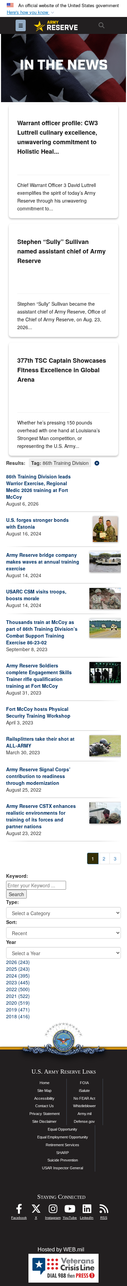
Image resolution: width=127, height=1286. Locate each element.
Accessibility (44, 1098)
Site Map (44, 1091)
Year (11, 942)
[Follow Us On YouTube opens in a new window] (69, 1210)
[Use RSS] (103, 1210)
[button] (31, 12)
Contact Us (44, 1106)
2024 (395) (18, 975)
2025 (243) (18, 968)
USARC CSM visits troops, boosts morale (36, 595)
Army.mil (84, 1114)
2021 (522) (18, 995)
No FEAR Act (84, 1098)
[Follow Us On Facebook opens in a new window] (18, 1210)
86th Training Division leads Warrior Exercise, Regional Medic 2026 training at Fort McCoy (38, 486)
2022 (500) (18, 989)
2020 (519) (18, 1002)
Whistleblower (84, 1106)
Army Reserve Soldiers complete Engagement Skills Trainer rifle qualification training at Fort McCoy (39, 675)
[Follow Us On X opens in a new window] (35, 1210)
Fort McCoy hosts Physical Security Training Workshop (38, 712)
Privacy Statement (44, 1114)
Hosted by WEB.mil (61, 1249)
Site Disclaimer (44, 1121)
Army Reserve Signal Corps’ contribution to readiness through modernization (38, 776)
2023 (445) (18, 982)
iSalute (84, 1091)
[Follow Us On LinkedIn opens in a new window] (86, 1210)
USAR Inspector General (62, 1168)
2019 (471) (18, 1009)
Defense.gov (84, 1121)
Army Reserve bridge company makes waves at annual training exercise (42, 561)
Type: (12, 902)
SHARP (62, 1153)
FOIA (84, 1083)
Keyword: (17, 875)
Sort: (11, 922)
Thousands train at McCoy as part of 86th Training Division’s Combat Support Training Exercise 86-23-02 (42, 632)
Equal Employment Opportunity (62, 1137)
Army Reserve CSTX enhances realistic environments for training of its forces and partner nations (41, 816)
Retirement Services (62, 1145)
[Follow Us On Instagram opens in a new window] (52, 1210)
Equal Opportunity (62, 1129)
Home (44, 1083)
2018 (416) (18, 1016)
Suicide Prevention (62, 1160)
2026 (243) (18, 962)
